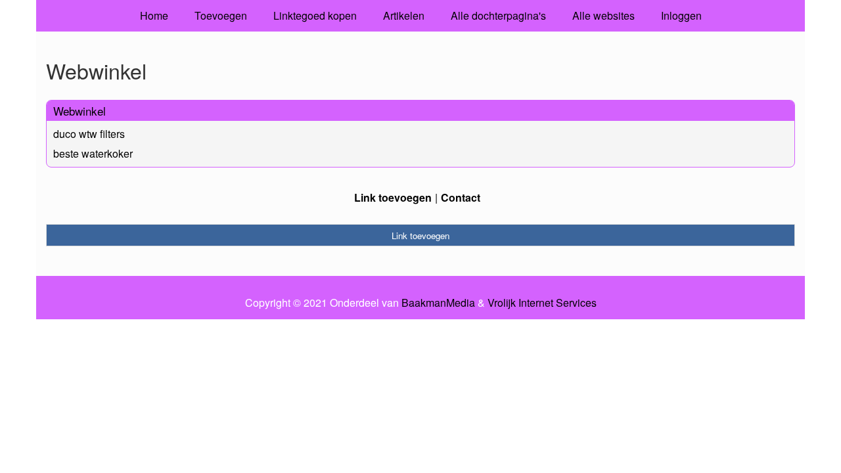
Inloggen (681, 15)
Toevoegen (220, 15)
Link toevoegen (393, 197)
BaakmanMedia (438, 302)
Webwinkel (79, 110)
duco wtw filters (89, 133)
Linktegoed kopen (315, 15)
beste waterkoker (93, 153)
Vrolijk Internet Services (542, 302)
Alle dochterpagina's (498, 15)
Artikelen (403, 15)
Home (154, 15)
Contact (460, 197)
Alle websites (603, 15)
